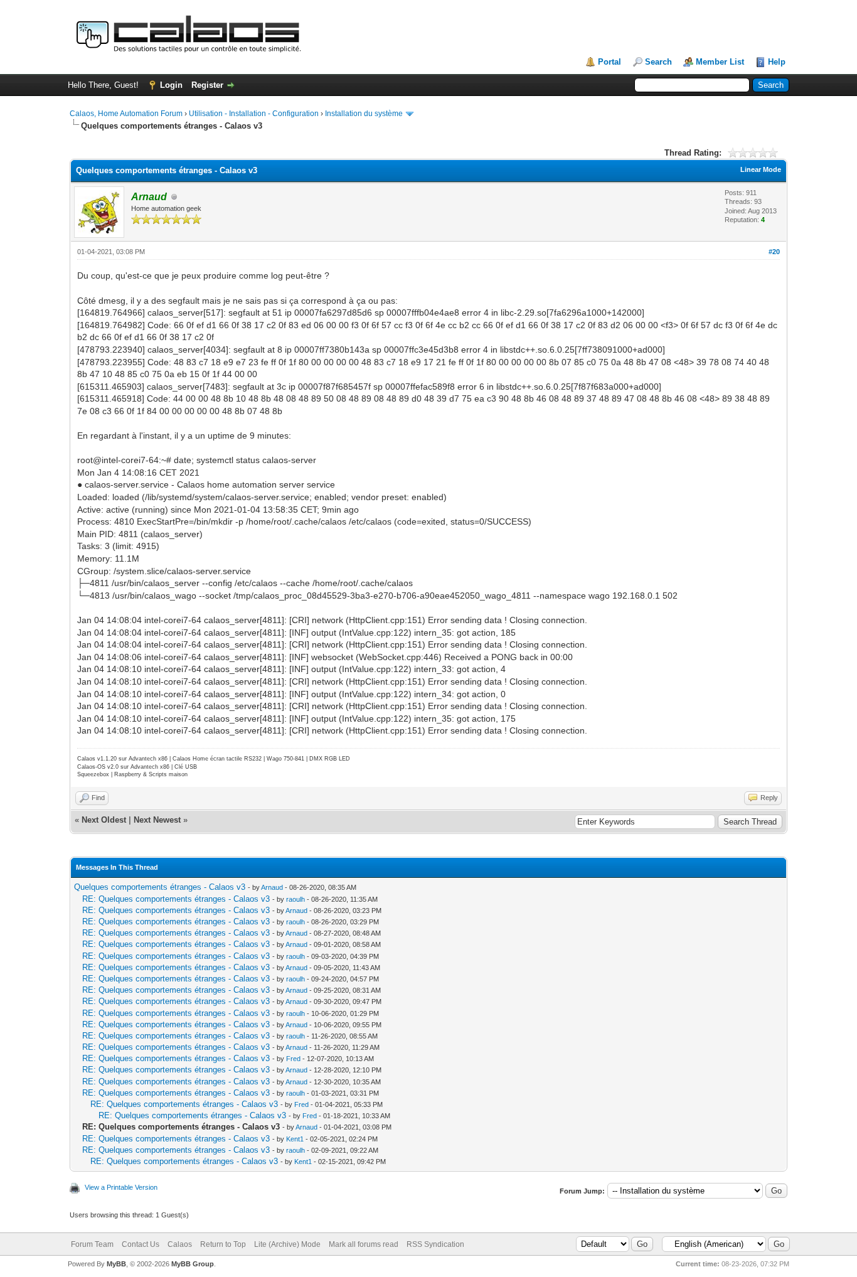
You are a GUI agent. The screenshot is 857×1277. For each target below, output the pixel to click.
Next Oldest (104, 820)
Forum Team (92, 1244)
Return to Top (223, 1244)
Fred (293, 1058)
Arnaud (272, 887)
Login (171, 85)
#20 (774, 251)
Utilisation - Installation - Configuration (254, 113)
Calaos (180, 1244)
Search (658, 62)
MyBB (116, 1264)
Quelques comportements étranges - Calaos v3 (159, 887)
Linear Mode (760, 169)
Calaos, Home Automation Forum (126, 113)
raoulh (295, 899)
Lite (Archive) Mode (287, 1244)
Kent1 (295, 1139)
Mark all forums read (363, 1244)
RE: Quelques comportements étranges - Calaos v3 (176, 899)
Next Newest (157, 820)
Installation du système (364, 113)
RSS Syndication (435, 1244)
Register (207, 85)
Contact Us (140, 1244)
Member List (720, 62)
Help (776, 62)
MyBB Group (192, 1264)
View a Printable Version (121, 1187)
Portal (609, 62)
